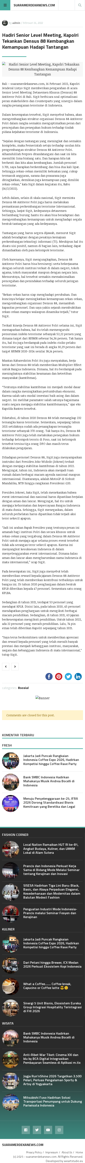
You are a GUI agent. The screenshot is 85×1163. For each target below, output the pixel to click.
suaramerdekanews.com (34, 5)
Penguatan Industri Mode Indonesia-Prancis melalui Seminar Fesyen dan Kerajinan (50, 913)
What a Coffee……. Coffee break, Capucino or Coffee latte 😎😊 (47, 985)
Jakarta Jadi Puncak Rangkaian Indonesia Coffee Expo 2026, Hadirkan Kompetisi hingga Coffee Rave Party (51, 759)
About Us (67, 1152)
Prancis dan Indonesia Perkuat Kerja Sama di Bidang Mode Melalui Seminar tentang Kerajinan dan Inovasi (51, 869)
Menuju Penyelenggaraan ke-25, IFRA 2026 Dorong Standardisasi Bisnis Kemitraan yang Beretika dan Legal (50, 802)
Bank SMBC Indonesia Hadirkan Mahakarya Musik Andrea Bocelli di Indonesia (48, 781)
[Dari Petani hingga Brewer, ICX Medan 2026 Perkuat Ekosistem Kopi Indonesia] (10, 965)
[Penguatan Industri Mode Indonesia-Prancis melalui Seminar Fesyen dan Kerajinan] (10, 913)
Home (79, 1152)
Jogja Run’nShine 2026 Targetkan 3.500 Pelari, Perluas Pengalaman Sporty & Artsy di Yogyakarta (52, 1080)
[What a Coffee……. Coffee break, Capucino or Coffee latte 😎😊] (10, 986)
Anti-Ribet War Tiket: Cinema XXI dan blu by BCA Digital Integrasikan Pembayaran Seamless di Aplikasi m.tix (51, 1058)
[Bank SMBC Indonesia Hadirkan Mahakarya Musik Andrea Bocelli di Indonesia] (10, 782)
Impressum (51, 1152)
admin (16, 23)
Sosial (24, 687)
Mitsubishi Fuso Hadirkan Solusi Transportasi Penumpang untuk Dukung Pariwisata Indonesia (52, 1101)
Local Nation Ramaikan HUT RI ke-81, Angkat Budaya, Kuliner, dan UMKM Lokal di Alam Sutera (50, 848)
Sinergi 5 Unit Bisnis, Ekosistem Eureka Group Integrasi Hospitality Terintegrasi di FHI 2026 (52, 1007)
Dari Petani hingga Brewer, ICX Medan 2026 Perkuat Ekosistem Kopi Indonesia (52, 964)
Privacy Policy (34, 1152)
